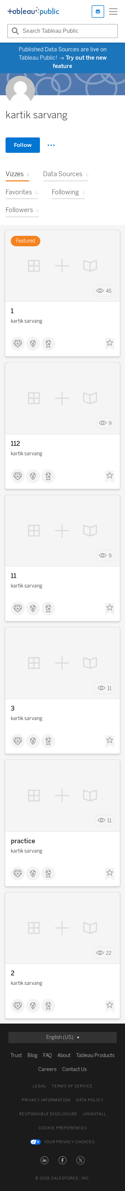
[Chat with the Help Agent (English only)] (98, 11)
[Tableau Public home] (33, 11)
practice (23, 841)
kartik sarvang (26, 321)
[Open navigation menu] (113, 11)
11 (13, 576)
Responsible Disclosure (48, 1114)
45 (108, 291)
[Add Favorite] (109, 344)
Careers (47, 1069)
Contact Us (74, 1069)
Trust (16, 1055)
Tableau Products (95, 1055)
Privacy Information (46, 1100)
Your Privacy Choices (69, 1142)
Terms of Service (72, 1086)
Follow (23, 145)
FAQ (47, 1055)
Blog (32, 1055)
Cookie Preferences (63, 1128)
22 (108, 953)
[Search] (14, 31)
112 (15, 444)
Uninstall (94, 1114)
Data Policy (89, 1100)
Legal (39, 1086)
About (63, 1055)
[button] (44, 1160)
